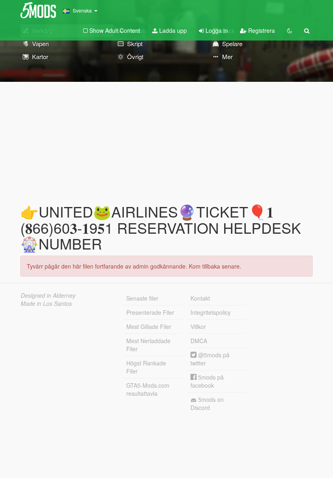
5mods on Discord (207, 403)
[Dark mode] (289, 30)
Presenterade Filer (150, 312)
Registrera (261, 30)
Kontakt (200, 298)
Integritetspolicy (210, 312)
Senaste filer (142, 298)
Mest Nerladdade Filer (148, 345)
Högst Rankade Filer (146, 367)
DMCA (198, 341)
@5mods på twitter (209, 359)
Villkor (198, 326)
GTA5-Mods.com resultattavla (147, 389)
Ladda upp (172, 30)
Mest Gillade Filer (148, 326)
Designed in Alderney (48, 295)
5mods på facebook (207, 381)
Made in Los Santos (46, 303)
